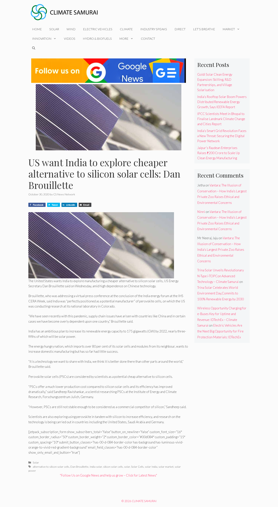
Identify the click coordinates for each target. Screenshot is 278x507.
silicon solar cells (113, 466)
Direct (180, 29)
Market (229, 29)
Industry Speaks (153, 29)
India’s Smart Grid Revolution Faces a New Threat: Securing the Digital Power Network (221, 136)
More (123, 38)
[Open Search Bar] (33, 48)
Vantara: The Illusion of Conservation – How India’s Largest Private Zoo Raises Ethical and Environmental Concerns (220, 249)
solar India (151, 466)
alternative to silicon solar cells (51, 466)
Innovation (41, 38)
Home (37, 29)
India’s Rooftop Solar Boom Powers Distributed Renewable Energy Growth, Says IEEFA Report (222, 102)
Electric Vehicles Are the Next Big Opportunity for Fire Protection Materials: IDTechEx (220, 331)
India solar (96, 466)
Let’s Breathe (204, 29)
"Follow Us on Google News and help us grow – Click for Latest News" (108, 475)
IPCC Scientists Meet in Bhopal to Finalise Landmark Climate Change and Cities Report (221, 119)
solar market (166, 466)
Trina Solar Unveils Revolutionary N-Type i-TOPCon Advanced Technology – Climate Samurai (220, 276)
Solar (54, 29)
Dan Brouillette (79, 466)
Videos (69, 38)
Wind (71, 29)
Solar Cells (137, 466)
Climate (126, 29)
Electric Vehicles (97, 29)
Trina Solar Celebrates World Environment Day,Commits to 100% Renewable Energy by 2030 (220, 293)
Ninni (201, 212)
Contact (148, 38)
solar (127, 466)
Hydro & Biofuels (97, 38)
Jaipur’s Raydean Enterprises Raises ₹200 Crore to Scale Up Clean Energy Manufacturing (218, 153)
